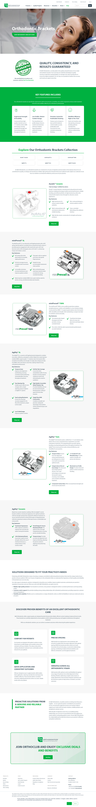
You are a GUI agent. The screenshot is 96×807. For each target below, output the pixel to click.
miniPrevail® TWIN (72, 157)
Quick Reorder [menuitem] (59, 1)
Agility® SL (24, 163)
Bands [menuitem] (4, 780)
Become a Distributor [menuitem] (52, 788)
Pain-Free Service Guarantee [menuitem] (54, 782)
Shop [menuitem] (67, 5)
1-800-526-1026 (71, 786)
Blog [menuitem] (34, 784)
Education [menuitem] (54, 5)
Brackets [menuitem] (5, 778)
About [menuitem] (61, 5)
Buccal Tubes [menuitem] (6, 782)
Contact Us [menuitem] (67, 1)
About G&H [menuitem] (50, 778)
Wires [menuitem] (4, 784)
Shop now (53, 223)
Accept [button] (69, 803)
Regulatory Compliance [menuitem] (38, 782)
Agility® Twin (48, 163)
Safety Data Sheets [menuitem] (37, 780)
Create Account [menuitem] (83, 1)
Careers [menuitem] (49, 780)
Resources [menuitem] (46, 5)
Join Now (48, 757)
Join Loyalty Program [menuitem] (22, 780)
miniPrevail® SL (48, 157)
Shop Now (17, 286)
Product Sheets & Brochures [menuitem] (39, 778)
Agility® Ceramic (72, 163)
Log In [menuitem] (90, 1)
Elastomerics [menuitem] (6, 785)
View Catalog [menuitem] (74, 1)
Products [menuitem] (28, 5)
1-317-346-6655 (71, 788)
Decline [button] (75, 803)
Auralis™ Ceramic (24, 157)
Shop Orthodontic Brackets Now (24, 34)
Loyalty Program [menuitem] (37, 5)
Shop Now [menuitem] (20, 778)
